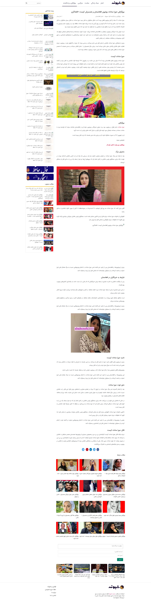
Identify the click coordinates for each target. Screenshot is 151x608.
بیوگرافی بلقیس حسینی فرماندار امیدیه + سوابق (113, 536)
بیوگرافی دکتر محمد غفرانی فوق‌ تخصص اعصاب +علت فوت (67, 537)
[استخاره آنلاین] (40, 180)
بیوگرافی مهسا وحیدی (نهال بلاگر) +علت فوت (114, 515)
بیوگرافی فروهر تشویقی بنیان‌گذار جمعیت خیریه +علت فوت (90, 475)
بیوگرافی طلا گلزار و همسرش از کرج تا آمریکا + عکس (67, 516)
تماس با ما (53, 595)
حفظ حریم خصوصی (50, 590)
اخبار (102, 3)
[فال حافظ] (40, 172)
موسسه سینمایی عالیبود (37, 87)
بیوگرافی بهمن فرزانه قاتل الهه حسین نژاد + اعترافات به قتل (115, 475)
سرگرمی (80, 3)
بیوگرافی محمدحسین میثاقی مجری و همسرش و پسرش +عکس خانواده (114, 496)
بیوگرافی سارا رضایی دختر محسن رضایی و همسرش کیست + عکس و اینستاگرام (35, 196)
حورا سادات (121, 127)
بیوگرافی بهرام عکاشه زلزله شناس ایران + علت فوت (68, 475)
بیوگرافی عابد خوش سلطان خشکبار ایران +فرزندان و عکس (92, 496)
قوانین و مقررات (51, 587)
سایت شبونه (112, 594)
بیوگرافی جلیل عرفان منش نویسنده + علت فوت (90, 536)
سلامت (87, 3)
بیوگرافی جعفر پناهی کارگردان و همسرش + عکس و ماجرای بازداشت (92, 516)
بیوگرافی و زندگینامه (69, 3)
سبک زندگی (95, 3)
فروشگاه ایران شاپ (38, 28)
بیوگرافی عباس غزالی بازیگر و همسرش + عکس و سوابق (68, 496)
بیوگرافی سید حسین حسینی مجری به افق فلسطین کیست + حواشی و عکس (35, 216)
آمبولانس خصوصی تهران (37, 34)
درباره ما (54, 593)
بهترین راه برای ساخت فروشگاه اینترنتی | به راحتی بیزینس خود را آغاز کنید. (35, 49)
